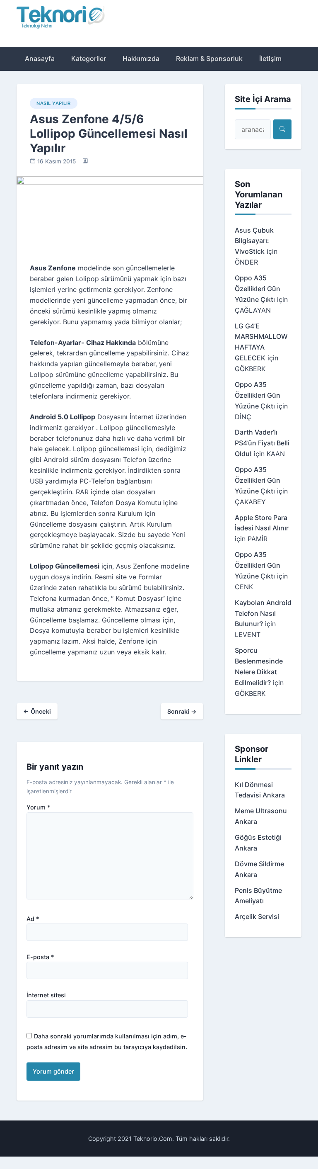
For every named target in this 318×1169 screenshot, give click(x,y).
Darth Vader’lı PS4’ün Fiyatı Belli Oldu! (262, 443)
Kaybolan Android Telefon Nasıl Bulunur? (263, 613)
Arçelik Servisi (257, 916)
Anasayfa (40, 58)
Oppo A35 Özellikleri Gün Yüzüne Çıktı (257, 289)
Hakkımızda (141, 58)
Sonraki (182, 711)
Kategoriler (88, 58)
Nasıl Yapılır (53, 103)
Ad (32, 919)
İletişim (270, 58)
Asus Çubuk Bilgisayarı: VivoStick (254, 241)
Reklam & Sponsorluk (209, 58)
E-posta (40, 957)
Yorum (38, 807)
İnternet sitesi (46, 995)
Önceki (37, 711)
